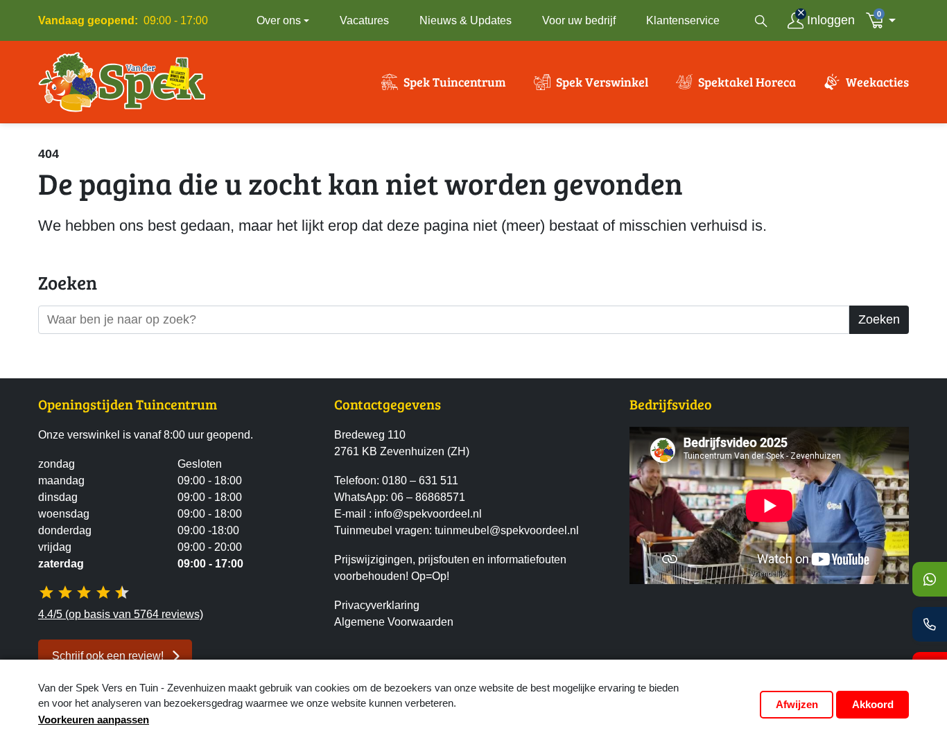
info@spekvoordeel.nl (428, 514)
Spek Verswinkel (602, 81)
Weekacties (877, 81)
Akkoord (873, 704)
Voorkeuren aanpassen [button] (93, 719)
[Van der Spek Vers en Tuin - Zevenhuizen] (122, 82)
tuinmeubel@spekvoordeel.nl (507, 530)
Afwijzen (797, 704)
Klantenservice (683, 20)
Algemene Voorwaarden (393, 622)
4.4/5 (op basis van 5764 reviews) (120, 614)
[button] (884, 20)
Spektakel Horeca (747, 81)
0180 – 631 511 (420, 480)
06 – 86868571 (428, 497)
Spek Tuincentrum (454, 81)
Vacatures (364, 20)
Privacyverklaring (376, 605)
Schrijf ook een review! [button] (108, 656)
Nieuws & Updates (465, 20)
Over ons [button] (279, 20)
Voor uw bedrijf (579, 20)
